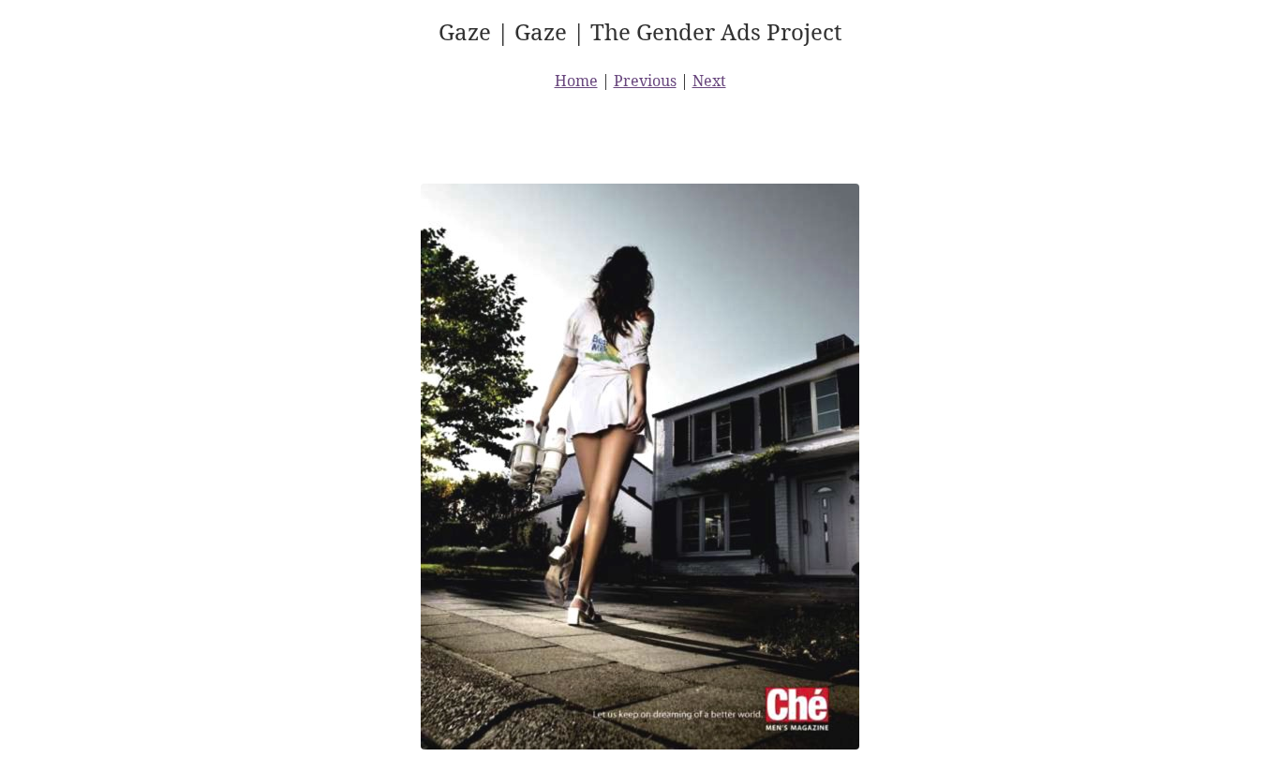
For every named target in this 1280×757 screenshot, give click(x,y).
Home (576, 80)
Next (709, 80)
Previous (645, 80)
